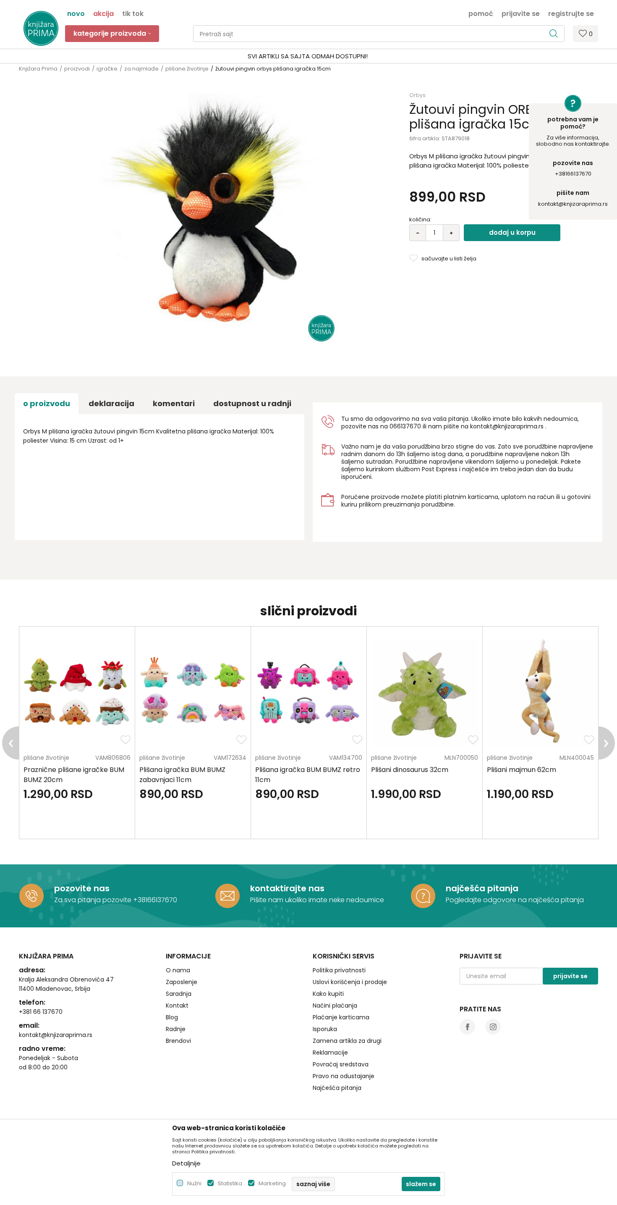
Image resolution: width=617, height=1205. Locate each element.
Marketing (272, 1183)
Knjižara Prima (38, 69)
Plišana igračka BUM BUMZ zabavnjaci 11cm (182, 775)
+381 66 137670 (41, 1012)
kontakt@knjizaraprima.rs (573, 204)
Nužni (194, 1183)
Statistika (230, 1183)
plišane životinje (187, 69)
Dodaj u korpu (512, 232)
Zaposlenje (181, 982)
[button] (379, 33)
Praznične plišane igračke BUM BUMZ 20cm (74, 775)
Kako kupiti (328, 994)
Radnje (176, 1029)
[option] (308, 56)
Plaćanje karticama (341, 1017)
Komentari (174, 403)
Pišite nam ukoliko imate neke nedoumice (317, 900)
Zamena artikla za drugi (347, 1041)
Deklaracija (111, 403)
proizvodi (77, 69)
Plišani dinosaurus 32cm (409, 769)
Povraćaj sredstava (341, 1064)
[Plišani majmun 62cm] (540, 692)
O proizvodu (46, 403)
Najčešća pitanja (337, 1088)
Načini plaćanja (335, 1005)
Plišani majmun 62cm (521, 769)
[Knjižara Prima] (41, 28)
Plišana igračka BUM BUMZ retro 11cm (307, 775)
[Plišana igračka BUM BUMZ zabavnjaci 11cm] (192, 692)
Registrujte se (571, 13)
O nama (178, 970)
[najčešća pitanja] (423, 895)
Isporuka (325, 1029)
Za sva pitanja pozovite (93, 900)
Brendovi (178, 1041)
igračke (107, 69)
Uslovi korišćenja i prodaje (350, 982)
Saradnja (178, 994)
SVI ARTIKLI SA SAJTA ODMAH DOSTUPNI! (308, 56)
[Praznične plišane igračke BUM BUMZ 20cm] (77, 692)
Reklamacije (330, 1052)
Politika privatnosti (339, 970)
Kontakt (177, 1005)
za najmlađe (141, 69)
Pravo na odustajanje (343, 1076)
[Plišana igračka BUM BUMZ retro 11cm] (308, 692)
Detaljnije (186, 1163)
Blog (172, 1017)
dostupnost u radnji (252, 403)
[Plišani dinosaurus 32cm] (424, 692)
